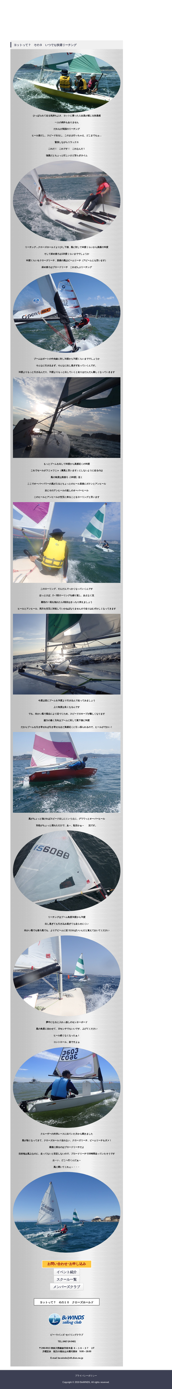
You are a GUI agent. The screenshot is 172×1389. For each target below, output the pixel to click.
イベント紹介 (67, 1272)
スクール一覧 (67, 1279)
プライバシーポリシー (86, 1375)
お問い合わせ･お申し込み (66, 1264)
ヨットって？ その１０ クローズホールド (67, 1302)
